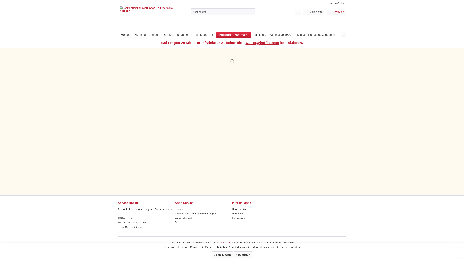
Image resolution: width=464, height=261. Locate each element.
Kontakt (179, 209)
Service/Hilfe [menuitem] (337, 2)
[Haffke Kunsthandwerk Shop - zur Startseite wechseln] (147, 17)
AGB (177, 222)
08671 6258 (127, 218)
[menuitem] (223, 11)
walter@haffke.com (262, 43)
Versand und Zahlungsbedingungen (195, 213)
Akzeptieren (243, 254)
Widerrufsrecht (183, 217)
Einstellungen (222, 254)
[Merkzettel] (298, 11)
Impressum (238, 217)
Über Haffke (239, 209)
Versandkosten (223, 242)
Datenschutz (239, 213)
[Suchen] (251, 11)
